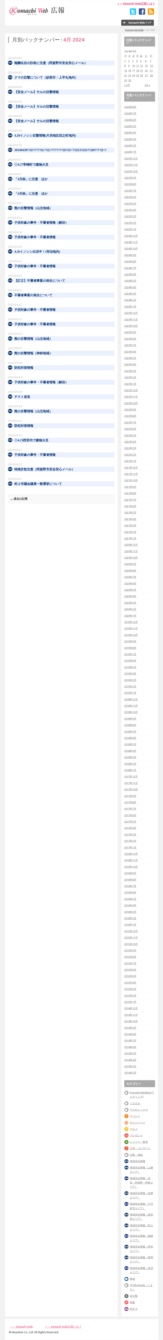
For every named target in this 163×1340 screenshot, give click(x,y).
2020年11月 (131, 551)
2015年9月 (130, 950)
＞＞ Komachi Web (21, 1326)
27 (146, 75)
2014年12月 (131, 1008)
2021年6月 (130, 506)
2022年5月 (130, 435)
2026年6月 (130, 119)
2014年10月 (131, 1021)
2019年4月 (130, 673)
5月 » (147, 85)
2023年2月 (130, 377)
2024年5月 (130, 280)
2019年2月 (130, 686)
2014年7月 (130, 1040)
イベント (135, 1116)
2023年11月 (131, 319)
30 (129, 80)
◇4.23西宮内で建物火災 (31, 440)
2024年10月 (131, 248)
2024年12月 (131, 235)
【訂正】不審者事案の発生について (39, 280)
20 (146, 70)
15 (125, 70)
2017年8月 (130, 802)
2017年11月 (131, 783)
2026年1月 (130, 151)
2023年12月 (131, 312)
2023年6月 (130, 351)
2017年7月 (130, 808)
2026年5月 (130, 126)
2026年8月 (130, 107)
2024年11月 (131, 242)
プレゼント (136, 1135)
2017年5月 (130, 821)
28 (151, 75)
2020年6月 (130, 583)
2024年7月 (130, 268)
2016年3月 (130, 911)
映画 (132, 1278)
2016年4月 (130, 905)
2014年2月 (130, 1072)
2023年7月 (130, 345)
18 (137, 70)
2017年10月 (131, 789)
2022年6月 (130, 428)
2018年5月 (130, 744)
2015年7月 (130, 963)
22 (125, 75)
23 (129, 75)
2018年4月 (130, 750)
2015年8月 (130, 956)
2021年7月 (130, 499)
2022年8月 (130, 415)
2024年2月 (130, 300)
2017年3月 (130, 834)
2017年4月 (130, 828)
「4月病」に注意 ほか (31, 179)
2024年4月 (130, 287)
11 (137, 65)
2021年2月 (130, 532)
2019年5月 (130, 667)
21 (151, 70)
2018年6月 (130, 737)
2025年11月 (131, 164)
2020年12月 (131, 544)
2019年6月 (130, 660)
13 (146, 65)
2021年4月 (130, 519)
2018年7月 (130, 731)
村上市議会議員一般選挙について (38, 483)
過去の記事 (19, 498)
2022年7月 (130, 422)
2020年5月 (130, 589)
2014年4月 (130, 1060)
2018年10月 (131, 712)
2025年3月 (130, 216)
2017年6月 (130, 815)
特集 (132, 1302)
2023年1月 (130, 383)
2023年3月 (130, 371)
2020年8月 (130, 570)
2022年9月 (130, 409)
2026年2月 (130, 145)
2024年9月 (130, 255)
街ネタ (134, 1308)
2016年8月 (130, 879)
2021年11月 (131, 474)
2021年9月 (130, 486)
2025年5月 (130, 203)
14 (151, 65)
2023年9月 (130, 332)
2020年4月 (130, 596)
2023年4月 (130, 364)
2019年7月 (130, 654)
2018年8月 (130, 725)
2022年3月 (130, 448)
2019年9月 (130, 641)
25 (137, 75)
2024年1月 (130, 306)
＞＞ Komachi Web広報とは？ (136, 3)
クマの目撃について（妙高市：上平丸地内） (46, 77)
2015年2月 (130, 995)
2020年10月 (131, 557)
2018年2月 (130, 763)
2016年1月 (130, 924)
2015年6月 (130, 969)
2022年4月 (130, 441)
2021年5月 (130, 512)
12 (141, 65)
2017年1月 (130, 847)
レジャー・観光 (139, 1141)
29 (125, 80)
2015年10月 (131, 944)
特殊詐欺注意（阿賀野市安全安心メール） (44, 469)
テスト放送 (22, 396)
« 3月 (127, 85)
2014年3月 (130, 1066)
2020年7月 (130, 576)
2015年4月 (130, 982)
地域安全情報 (137, 1161)
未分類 (134, 1295)
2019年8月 (130, 647)
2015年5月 (130, 976)
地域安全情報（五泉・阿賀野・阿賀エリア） (141, 1182)
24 (133, 75)
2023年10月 (131, 325)
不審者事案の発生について (33, 295)
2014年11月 (131, 1014)
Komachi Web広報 (134, 30)
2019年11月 (131, 628)
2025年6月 (130, 197)
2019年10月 (131, 635)
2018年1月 (130, 770)
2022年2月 (130, 454)
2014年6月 (130, 1047)
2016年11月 (131, 860)
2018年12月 (131, 699)
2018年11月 (131, 705)
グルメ (134, 1129)
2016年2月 (130, 918)
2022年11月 (131, 396)
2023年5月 (130, 358)
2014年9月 (130, 1027)
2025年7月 (130, 190)
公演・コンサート (140, 1148)
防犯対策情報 (23, 367)
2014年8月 (130, 1034)
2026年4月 (130, 132)
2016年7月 (130, 886)
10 (133, 65)
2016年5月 (130, 899)
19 (141, 70)
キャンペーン (137, 1122)
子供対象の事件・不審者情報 (35, 237)
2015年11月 (131, 937)
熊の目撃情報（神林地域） (33, 353)
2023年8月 (130, 338)
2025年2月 (130, 222)
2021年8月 (130, 493)
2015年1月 (130, 1001)
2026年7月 (130, 113)
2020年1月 (130, 615)
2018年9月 (130, 718)
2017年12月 (131, 776)
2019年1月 (130, 692)
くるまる (135, 1103)
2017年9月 (130, 796)
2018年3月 (130, 757)
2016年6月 (130, 892)
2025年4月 (130, 210)
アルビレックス (139, 1109)
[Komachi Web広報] (37, 14)
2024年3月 (130, 293)
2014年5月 (130, 1053)
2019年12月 (131, 622)
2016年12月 (131, 853)
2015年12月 (131, 931)
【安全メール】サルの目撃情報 (36, 92)
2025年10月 (131, 171)
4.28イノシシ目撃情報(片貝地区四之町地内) (45, 135)
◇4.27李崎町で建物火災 (31, 164)
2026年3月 (130, 139)
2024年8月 (130, 261)
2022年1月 (130, 461)
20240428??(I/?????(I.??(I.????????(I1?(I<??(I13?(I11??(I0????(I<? (60, 150)
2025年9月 (130, 177)
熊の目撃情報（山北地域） (33, 208)
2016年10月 (131, 866)
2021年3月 (130, 525)
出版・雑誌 (136, 1154)
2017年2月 (130, 840)
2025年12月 (131, 158)
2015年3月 (130, 989)
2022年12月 (131, 390)
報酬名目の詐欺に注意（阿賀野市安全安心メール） (50, 63)
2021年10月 (131, 480)
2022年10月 (131, 403)
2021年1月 (130, 538)
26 (141, 75)
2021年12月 (131, 467)
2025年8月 (130, 184)
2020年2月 (130, 609)
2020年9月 (130, 564)
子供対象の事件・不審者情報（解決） (41, 222)
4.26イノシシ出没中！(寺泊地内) (37, 251)
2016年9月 (130, 873)
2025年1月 (130, 229)
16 (129, 70)
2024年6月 (130, 274)
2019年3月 (130, 680)
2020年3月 (130, 602)
